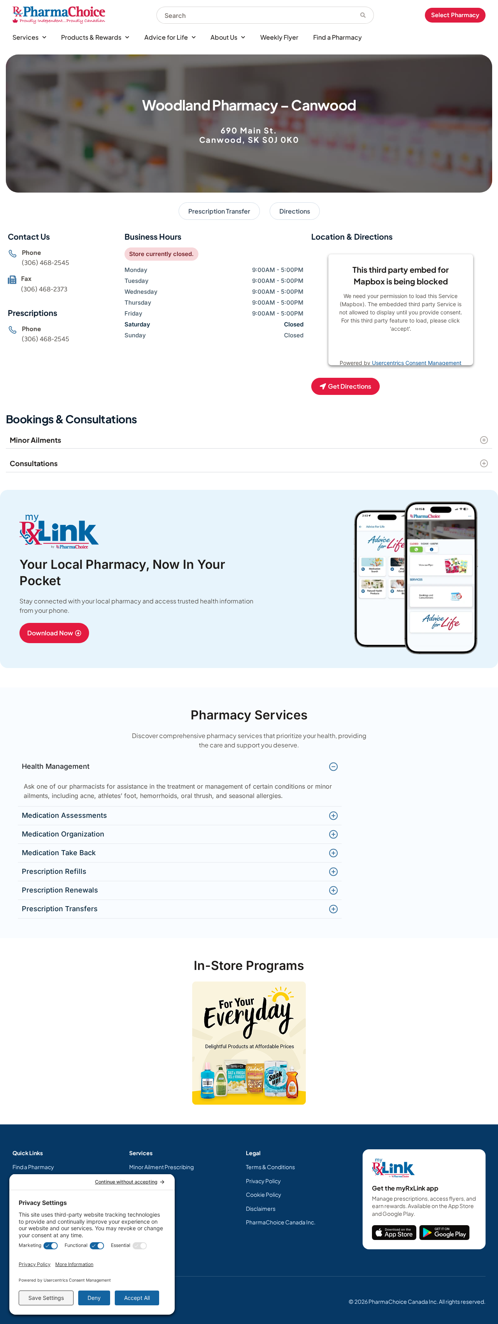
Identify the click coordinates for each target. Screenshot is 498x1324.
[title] (394, 1232)
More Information (384, 348)
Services (25, 37)
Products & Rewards (91, 37)
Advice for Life (166, 37)
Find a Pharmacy (337, 37)
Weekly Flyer (279, 37)
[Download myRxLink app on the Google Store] (444, 1232)
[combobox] (254, 15)
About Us (223, 37)
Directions (294, 211)
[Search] (363, 15)
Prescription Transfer (219, 211)
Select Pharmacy (455, 15)
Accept (426, 348)
